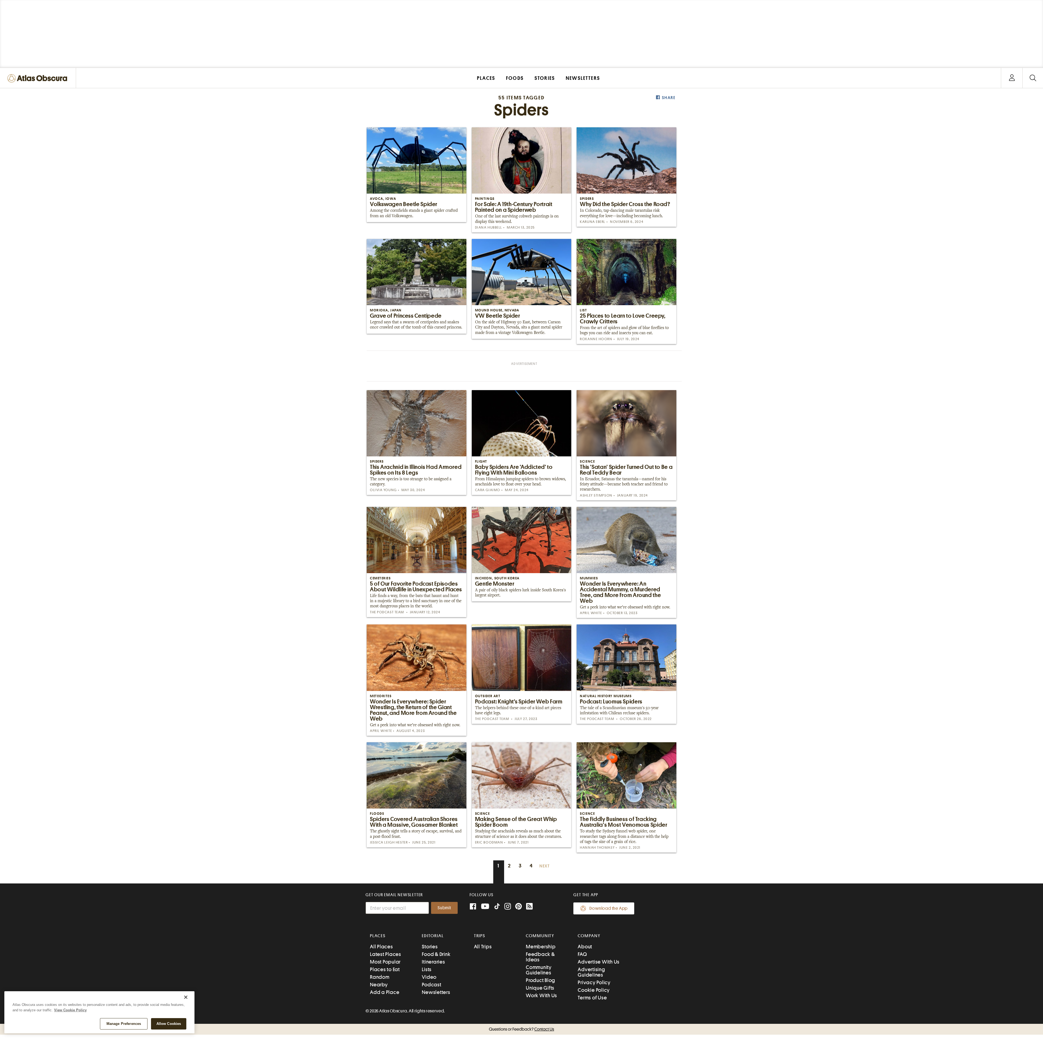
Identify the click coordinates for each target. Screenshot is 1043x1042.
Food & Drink (436, 954)
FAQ (582, 954)
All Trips (483, 946)
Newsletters (436, 992)
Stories (430, 946)
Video (429, 977)
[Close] (186, 997)
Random (379, 977)
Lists (427, 969)
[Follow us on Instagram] (507, 907)
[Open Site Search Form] (1033, 78)
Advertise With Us (599, 961)
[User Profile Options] (1011, 78)
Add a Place (384, 992)
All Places (381, 946)
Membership (541, 946)
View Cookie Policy (70, 1010)
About (585, 946)
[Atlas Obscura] (38, 78)
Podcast (431, 984)
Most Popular (385, 961)
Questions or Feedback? (521, 1029)
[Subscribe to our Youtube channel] (485, 907)
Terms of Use (592, 997)
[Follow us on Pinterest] (518, 907)
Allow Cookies (168, 1024)
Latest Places (385, 954)
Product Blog (540, 980)
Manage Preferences (123, 1024)
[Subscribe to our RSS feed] (529, 907)
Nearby (379, 984)
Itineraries (433, 961)
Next (544, 866)
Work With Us (541, 995)
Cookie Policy (594, 990)
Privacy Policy (594, 982)
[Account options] (1012, 78)
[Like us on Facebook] (473, 907)
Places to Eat (385, 969)
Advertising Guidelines (591, 972)
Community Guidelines (539, 970)
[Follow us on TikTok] (497, 907)
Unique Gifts (540, 987)
